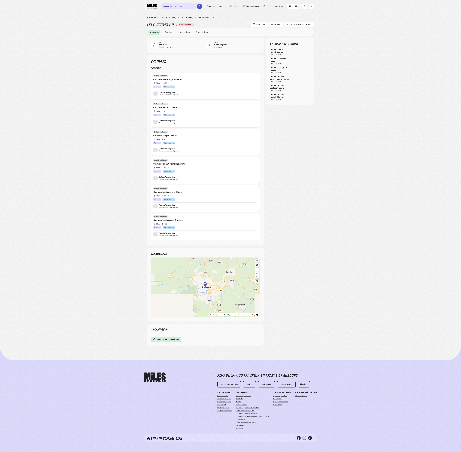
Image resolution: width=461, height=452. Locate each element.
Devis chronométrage (280, 402)
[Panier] (311, 6)
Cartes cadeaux (241, 405)
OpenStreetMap (250, 315)
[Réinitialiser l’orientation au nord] (257, 276)
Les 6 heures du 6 (206, 17)
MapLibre (213, 315)
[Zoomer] (257, 270)
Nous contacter (222, 396)
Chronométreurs (301, 396)
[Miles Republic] (152, 6)
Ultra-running (187, 17)
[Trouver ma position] (257, 260)
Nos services (277, 399)
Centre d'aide (277, 405)
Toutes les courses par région (246, 422)
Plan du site (240, 425)
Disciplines (239, 428)
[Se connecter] (304, 6)
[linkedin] (311, 438)
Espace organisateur (280, 396)
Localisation (184, 32)
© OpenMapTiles (232, 315)
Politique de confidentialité (245, 411)
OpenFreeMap (221, 315)
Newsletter (239, 399)
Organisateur (202, 32)
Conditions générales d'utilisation (247, 408)
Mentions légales (223, 408)
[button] (205, 287)
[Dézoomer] (257, 273)
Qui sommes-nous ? (224, 399)
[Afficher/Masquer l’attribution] (257, 314)
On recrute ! (221, 405)
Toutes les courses (155, 17)
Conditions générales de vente (246, 413)
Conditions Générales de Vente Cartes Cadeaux (252, 416)
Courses (168, 32)
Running (172, 17)
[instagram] (305, 438)
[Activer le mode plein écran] (257, 265)
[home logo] (155, 377)
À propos (154, 32)
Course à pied (240, 419)
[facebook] (300, 438)
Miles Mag (239, 402)
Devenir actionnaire (224, 402)
